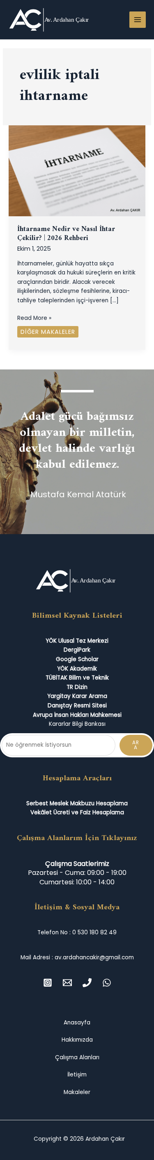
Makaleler (77, 1092)
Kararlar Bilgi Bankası (77, 724)
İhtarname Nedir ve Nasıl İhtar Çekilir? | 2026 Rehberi (66, 234)
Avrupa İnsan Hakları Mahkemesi (77, 715)
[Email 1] (67, 982)
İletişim (77, 1074)
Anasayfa (77, 1022)
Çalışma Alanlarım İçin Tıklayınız (77, 838)
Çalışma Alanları (77, 1057)
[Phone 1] (87, 982)
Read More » (34, 318)
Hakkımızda (77, 1040)
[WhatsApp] (106, 982)
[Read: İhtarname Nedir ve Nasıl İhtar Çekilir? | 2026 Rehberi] (77, 170)
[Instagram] (47, 982)
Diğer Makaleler (48, 332)
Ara (135, 745)
